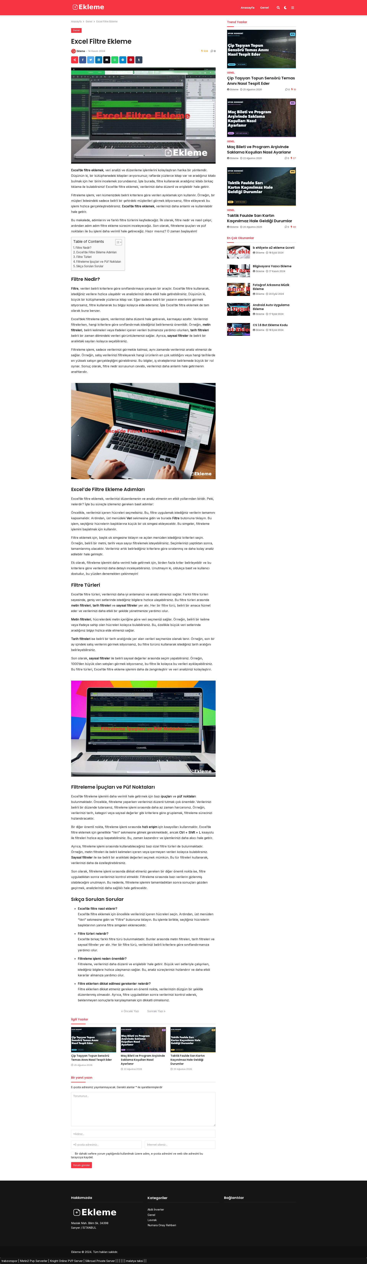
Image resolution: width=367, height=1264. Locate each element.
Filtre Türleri (84, 257)
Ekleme (81, 51)
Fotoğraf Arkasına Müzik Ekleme (271, 287)
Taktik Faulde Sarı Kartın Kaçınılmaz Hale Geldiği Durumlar (188, 1060)
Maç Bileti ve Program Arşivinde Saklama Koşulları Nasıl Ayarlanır (143, 1060)
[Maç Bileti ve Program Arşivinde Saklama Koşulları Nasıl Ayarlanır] (143, 1039)
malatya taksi (134, 1261)
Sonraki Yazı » (156, 1011)
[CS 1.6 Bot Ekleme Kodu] (238, 329)
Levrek (152, 1220)
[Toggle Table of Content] (116, 242)
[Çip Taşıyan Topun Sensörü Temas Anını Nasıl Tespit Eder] (93, 1039)
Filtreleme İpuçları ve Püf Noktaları (98, 261)
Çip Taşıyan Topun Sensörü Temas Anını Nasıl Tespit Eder (91, 1058)
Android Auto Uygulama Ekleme (271, 307)
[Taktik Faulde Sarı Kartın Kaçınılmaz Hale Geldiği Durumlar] (193, 1039)
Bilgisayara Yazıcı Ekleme (272, 266)
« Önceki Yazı (130, 1011)
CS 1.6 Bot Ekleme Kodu (270, 325)
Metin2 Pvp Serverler (33, 1261)
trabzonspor (9, 1261)
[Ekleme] (88, 7)
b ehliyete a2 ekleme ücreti (273, 248)
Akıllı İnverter (156, 1209)
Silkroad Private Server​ (100, 1261)
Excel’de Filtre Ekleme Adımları (96, 252)
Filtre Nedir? (83, 248)
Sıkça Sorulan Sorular (89, 266)
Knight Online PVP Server (66, 1261)
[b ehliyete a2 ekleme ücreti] (238, 252)
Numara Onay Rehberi (162, 1225)
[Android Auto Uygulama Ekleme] (238, 309)
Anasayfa (247, 7)
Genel (264, 7)
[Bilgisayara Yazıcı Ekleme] (238, 270)
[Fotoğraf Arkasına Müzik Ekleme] (238, 289)
